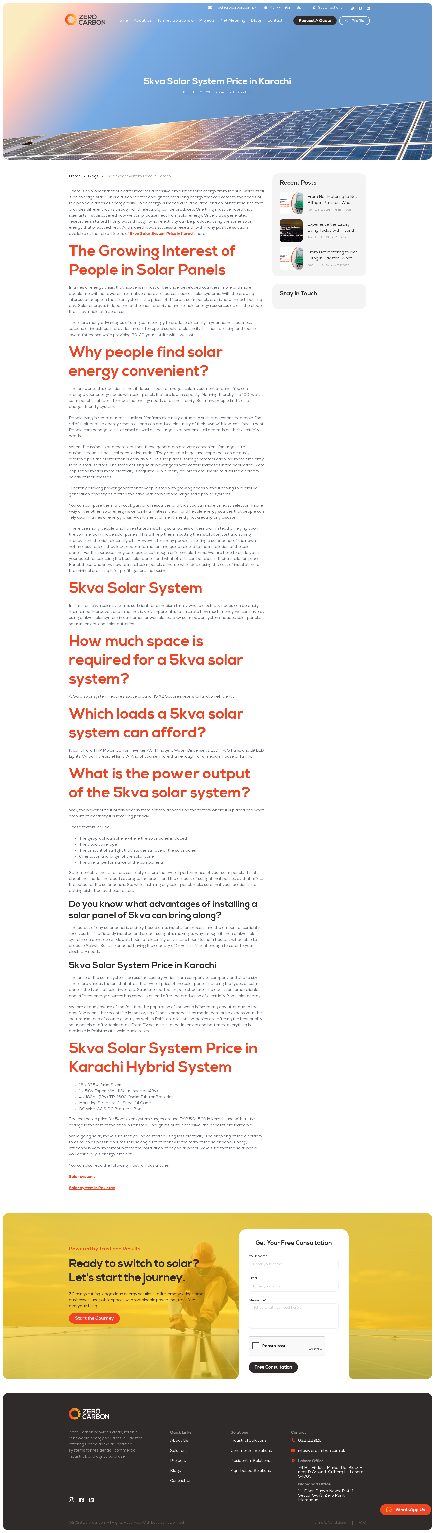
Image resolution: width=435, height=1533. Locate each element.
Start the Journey (94, 1318)
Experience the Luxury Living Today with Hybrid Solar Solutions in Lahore (331, 231)
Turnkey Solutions (173, 21)
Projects (207, 21)
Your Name (259, 1256)
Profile (358, 20)
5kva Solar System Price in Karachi (163, 233)
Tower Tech (175, 1523)
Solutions (179, 1451)
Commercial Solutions (251, 1451)
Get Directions (330, 8)
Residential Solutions (250, 1461)
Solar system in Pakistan (92, 1187)
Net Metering (232, 21)
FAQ (362, 1523)
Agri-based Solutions (251, 1471)
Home (122, 21)
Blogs (256, 21)
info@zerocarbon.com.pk (235, 8)
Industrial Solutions (248, 1441)
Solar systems (82, 1176)
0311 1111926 (310, 1441)
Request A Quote (315, 20)
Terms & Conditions (329, 1523)
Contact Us (180, 1481)
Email (254, 1278)
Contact (274, 21)
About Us (143, 21)
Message (257, 1300)
